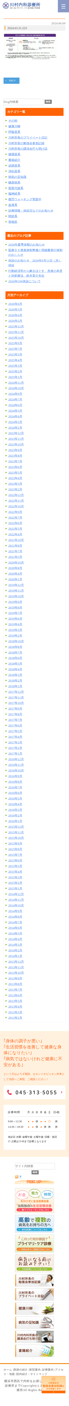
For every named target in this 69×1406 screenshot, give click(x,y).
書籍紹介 (14, 160)
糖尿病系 (14, 182)
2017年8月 (15, 714)
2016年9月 (15, 776)
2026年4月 (15, 315)
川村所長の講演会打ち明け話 (27, 148)
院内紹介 (22, 1374)
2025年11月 (16, 332)
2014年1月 (15, 956)
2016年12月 (16, 759)
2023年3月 (15, 483)
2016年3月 (15, 810)
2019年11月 (16, 590)
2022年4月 (15, 534)
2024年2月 (15, 427)
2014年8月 (15, 916)
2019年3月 (15, 630)
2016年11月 (16, 765)
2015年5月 (15, 866)
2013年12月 (16, 961)
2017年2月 (15, 748)
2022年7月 (15, 517)
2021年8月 (15, 545)
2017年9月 (15, 708)
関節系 (12, 216)
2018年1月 (15, 686)
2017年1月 (15, 753)
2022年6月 (15, 523)
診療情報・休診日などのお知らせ (30, 210)
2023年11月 (16, 439)
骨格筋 (12, 222)
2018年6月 (15, 658)
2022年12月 (16, 495)
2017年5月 (15, 731)
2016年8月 (15, 782)
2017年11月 (16, 697)
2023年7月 (15, 461)
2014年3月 (15, 944)
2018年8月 (15, 647)
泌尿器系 (14, 165)
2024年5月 (15, 410)
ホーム (8, 1369)
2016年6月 (15, 793)
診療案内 (48, 1369)
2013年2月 (15, 1017)
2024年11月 (16, 382)
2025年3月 (15, 366)
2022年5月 (15, 528)
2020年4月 (15, 573)
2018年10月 (16, 641)
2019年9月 (15, 602)
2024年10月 (16, 388)
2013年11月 (16, 967)
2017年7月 (15, 720)
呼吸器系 (14, 132)
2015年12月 (16, 826)
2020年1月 (15, 579)
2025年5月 (15, 354)
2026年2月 (15, 321)
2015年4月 (15, 871)
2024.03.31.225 (17, 28)
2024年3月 (15, 422)
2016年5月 (15, 798)
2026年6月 (15, 304)
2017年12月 (16, 692)
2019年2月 (15, 635)
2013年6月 (15, 995)
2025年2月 (15, 371)
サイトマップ (38, 1374)
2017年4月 (15, 737)
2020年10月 (16, 562)
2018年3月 (15, 675)
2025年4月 (15, 360)
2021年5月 (15, 557)
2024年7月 (15, 399)
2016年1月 (15, 821)
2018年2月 (15, 680)
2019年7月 (15, 613)
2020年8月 (15, 568)
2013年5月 (15, 1001)
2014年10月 (16, 905)
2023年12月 (16, 433)
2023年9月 (15, 450)
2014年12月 (16, 894)
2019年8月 (15, 607)
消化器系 (14, 171)
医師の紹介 (21, 1369)
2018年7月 (15, 652)
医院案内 (35, 1369)
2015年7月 (15, 855)
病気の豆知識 (17, 177)
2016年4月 (15, 804)
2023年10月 (16, 444)
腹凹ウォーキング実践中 (24, 199)
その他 (12, 120)
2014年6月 (15, 928)
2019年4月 (15, 624)
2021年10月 (16, 540)
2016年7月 (15, 787)
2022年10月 (16, 506)
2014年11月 (16, 899)
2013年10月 (16, 972)
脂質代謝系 (15, 188)
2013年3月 (15, 1012)
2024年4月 (15, 416)
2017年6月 (15, 725)
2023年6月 (15, 467)
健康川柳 (14, 126)
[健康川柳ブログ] (34, 1313)
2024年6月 (15, 405)
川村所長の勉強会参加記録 (26, 143)
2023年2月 (15, 489)
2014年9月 (15, 911)
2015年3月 (15, 877)
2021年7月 (15, 551)
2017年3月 (15, 742)
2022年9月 (15, 512)
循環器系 (14, 154)
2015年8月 (15, 849)
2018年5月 (15, 663)
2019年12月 (16, 585)
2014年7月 (15, 922)
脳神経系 (14, 193)
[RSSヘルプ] (20, 1177)
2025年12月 (16, 326)
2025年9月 (15, 343)
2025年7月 (15, 349)
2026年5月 (15, 309)
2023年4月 (15, 478)
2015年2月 (15, 883)
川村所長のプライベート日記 (27, 137)
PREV (12, 80)
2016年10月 (16, 770)
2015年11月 (16, 832)
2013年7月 (15, 989)
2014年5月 (15, 933)
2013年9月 (15, 978)
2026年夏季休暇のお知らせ (26, 244)
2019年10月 (16, 596)
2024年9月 (15, 394)
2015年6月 (15, 860)
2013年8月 (15, 984)
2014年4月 (15, 939)
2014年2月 (15, 950)
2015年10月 (16, 838)
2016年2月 (15, 815)
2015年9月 (15, 843)
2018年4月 (15, 669)
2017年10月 (16, 703)
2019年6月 (15, 618)
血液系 (12, 205)
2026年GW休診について (24, 281)
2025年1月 (15, 377)
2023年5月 (15, 472)
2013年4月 (15, 1006)
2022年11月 (16, 500)
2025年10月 (16, 337)
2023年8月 (15, 455)
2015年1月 (15, 888)
